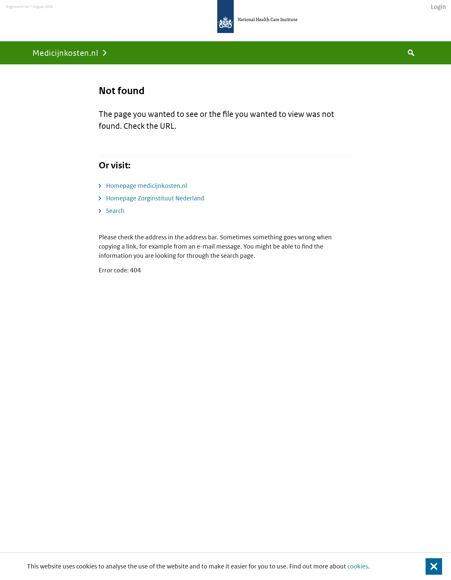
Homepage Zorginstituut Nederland (155, 198)
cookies (357, 566)
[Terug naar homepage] (225, 16)
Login (438, 7)
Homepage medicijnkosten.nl (146, 185)
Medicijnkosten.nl (65, 52)
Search (115, 211)
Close (430, 566)
